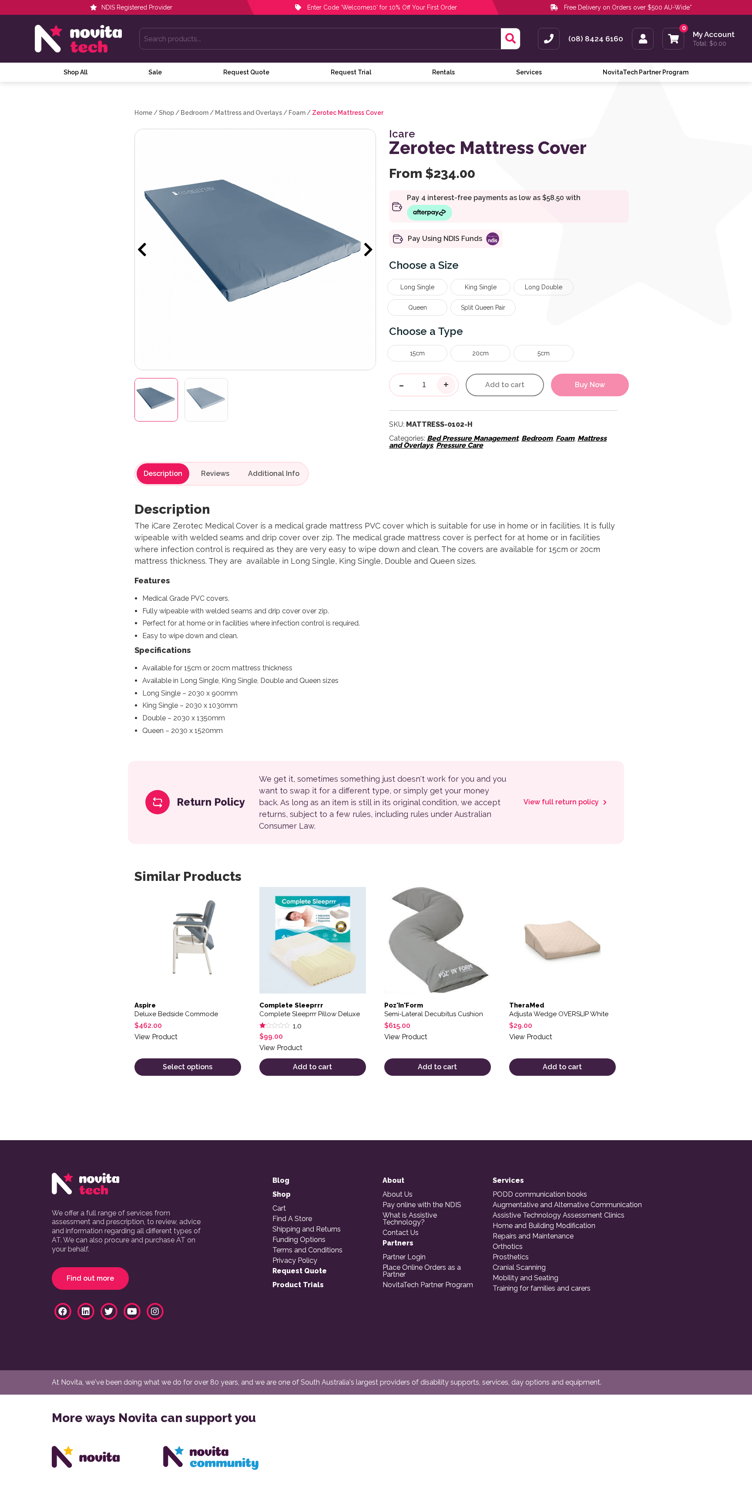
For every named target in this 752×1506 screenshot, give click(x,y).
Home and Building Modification (544, 1225)
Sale (155, 72)
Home (143, 113)
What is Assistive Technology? (410, 1219)
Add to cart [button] (312, 1067)
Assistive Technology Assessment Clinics (558, 1215)
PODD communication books (540, 1194)
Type (450, 331)
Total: (709, 43)
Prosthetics (511, 1257)
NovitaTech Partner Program (645, 72)
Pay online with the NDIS (422, 1204)
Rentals (443, 72)
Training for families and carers (542, 1288)
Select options (187, 1067)
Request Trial (351, 72)
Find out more (90, 1278)
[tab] (163, 473)
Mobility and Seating (525, 1278)
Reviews (215, 473)
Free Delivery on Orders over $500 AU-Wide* (628, 7)
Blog (280, 1180)
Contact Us (401, 1232)
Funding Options (299, 1239)
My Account (714, 34)
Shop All (75, 72)
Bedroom (194, 113)
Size (448, 265)
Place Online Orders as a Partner (422, 1271)
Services (529, 72)
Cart (279, 1208)
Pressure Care (459, 445)
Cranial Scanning (519, 1267)
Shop (166, 113)
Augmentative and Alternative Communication (567, 1204)
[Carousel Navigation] (255, 250)
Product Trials (298, 1285)
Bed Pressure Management (472, 438)
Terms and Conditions (307, 1250)
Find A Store (292, 1218)
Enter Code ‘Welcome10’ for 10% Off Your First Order (381, 7)
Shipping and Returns (306, 1229)
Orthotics (508, 1246)
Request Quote (246, 72)
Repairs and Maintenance (533, 1236)
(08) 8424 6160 (595, 39)
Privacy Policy (294, 1260)
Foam (297, 113)
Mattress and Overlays (248, 113)
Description (163, 473)
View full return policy (562, 802)
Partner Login (404, 1257)
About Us (398, 1194)
